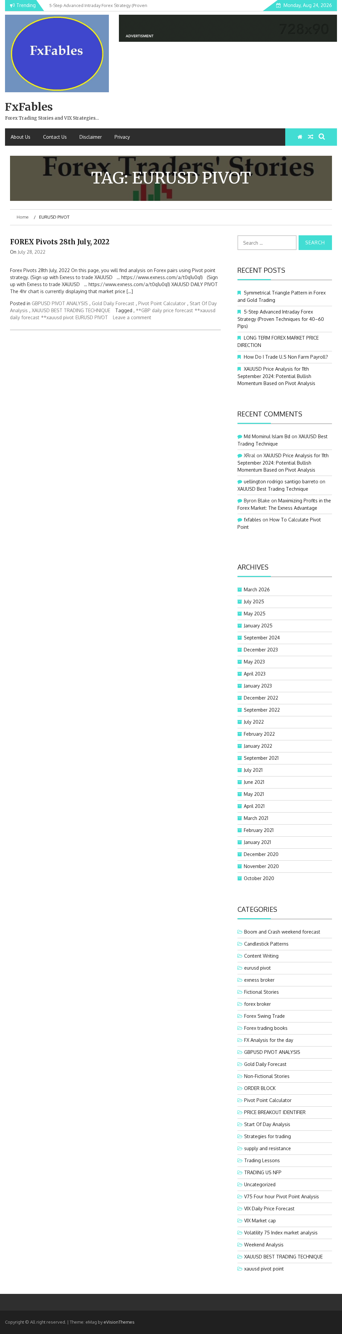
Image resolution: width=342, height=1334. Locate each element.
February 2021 (259, 830)
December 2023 (261, 649)
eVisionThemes (119, 1322)
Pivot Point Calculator (162, 303)
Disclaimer (90, 137)
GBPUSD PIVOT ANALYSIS (60, 303)
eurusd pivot (257, 968)
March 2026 (257, 589)
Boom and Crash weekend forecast (282, 932)
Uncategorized (260, 1184)
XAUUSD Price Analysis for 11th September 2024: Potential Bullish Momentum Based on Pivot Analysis (276, 376)
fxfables (252, 519)
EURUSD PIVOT (91, 317)
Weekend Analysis (264, 1244)
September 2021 (261, 758)
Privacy (122, 137)
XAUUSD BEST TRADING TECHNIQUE (71, 310)
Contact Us (55, 137)
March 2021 (256, 818)
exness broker (259, 980)
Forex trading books (266, 1028)
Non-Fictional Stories (267, 1076)
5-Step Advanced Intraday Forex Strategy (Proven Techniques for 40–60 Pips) (280, 319)
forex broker (257, 1004)
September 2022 (262, 710)
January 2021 (257, 842)
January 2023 (258, 686)
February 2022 (259, 734)
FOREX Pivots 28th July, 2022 (60, 242)
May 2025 (255, 613)
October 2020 (259, 878)
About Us (20, 137)
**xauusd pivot (57, 317)
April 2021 (254, 806)
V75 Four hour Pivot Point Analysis (281, 1196)
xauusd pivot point (264, 1268)
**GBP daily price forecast (164, 310)
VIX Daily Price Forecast (269, 1208)
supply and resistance (267, 1148)
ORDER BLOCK (260, 1088)
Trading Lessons (262, 1160)
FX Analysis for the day (268, 1040)
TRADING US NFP (263, 1172)
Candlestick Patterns (266, 944)
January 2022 (258, 746)
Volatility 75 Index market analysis (281, 1232)
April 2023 (255, 674)
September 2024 (262, 637)
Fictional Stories (261, 992)
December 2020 (261, 854)
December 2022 (261, 698)
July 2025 (254, 601)
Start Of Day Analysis (267, 1124)
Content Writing (261, 956)
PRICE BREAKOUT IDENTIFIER (275, 1112)
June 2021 (254, 782)
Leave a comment (132, 317)
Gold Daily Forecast (113, 303)
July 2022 (254, 722)
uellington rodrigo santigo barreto (281, 481)
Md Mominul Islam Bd (267, 436)
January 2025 (258, 625)
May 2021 (254, 794)
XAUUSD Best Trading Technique (272, 489)
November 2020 (261, 866)
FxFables (29, 107)
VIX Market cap (260, 1220)
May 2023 (254, 661)
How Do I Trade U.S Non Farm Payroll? (286, 357)
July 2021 (253, 770)
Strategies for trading (267, 1136)
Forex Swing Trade (264, 1016)
